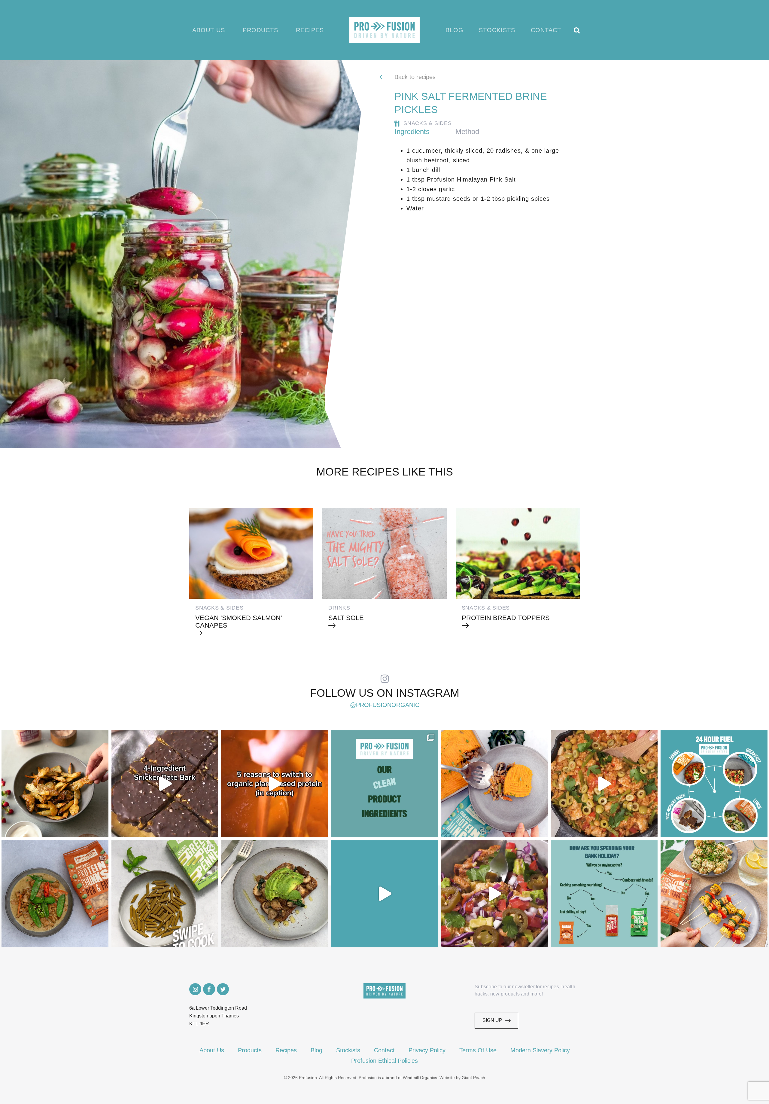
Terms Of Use (478, 1050)
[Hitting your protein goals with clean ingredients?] (384, 783)
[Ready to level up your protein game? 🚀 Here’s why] (274, 783)
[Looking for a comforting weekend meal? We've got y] (494, 783)
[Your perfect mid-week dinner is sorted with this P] (604, 783)
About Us (208, 30)
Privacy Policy (427, 1050)
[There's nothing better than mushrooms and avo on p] (274, 893)
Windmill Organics (420, 1077)
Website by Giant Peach (462, 1077)
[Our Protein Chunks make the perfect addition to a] (55, 893)
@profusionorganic (384, 705)
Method (467, 131)
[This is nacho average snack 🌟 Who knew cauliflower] (494, 893)
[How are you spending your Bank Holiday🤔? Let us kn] (604, 893)
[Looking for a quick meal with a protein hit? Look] (164, 893)
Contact (546, 30)
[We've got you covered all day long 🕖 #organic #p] (714, 783)
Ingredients (412, 131)
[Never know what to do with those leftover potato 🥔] (55, 783)
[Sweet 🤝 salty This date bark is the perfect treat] (164, 783)
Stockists (497, 30)
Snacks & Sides (427, 123)
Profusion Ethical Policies (384, 1060)
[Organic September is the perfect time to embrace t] (384, 893)
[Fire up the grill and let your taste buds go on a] (714, 893)
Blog (454, 30)
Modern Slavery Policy (540, 1050)
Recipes (310, 30)
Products (260, 30)
